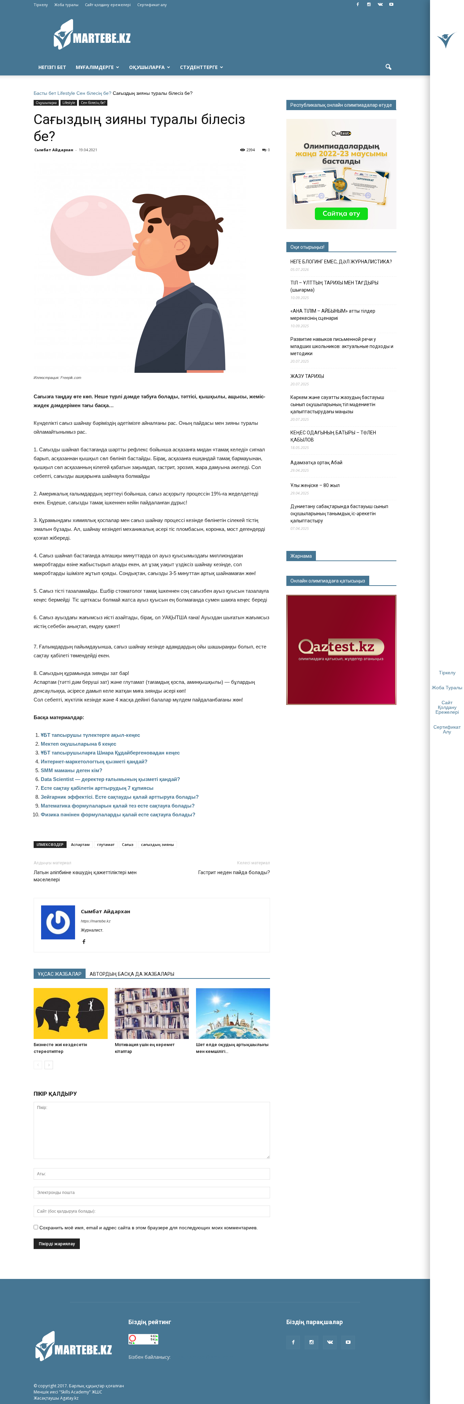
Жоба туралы (66, 4)
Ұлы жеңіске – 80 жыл (315, 485)
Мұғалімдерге (95, 67)
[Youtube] (391, 5)
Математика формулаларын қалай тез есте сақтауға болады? (118, 806)
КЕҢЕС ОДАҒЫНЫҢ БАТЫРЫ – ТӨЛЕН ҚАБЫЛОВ (333, 436)
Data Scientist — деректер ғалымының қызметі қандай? (110, 779)
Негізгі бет (52, 67)
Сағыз (127, 844)
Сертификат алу (152, 4)
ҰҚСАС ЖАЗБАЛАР (60, 974)
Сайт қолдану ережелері (108, 4)
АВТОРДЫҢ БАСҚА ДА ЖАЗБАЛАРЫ (132, 974)
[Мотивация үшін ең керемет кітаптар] (152, 1013)
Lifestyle (66, 93)
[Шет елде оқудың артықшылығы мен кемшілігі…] (233, 1013)
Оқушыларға (147, 67)
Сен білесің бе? (93, 93)
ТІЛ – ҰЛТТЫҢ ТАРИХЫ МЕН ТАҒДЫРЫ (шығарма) (334, 286)
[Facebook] (358, 5)
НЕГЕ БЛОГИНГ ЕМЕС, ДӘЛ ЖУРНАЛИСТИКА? (341, 261)
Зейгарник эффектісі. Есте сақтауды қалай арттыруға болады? (120, 797)
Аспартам (80, 844)
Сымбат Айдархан (53, 149)
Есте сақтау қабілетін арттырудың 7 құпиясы (97, 788)
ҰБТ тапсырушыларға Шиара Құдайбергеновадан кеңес (110, 753)
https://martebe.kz (96, 921)
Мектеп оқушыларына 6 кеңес (78, 744)
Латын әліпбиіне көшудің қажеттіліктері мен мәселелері (85, 876)
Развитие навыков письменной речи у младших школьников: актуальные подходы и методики (341, 346)
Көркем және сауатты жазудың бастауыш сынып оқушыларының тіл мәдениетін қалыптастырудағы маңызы (337, 404)
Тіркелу (41, 4)
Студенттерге (199, 67)
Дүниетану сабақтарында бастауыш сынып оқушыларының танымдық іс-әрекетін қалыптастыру (339, 513)
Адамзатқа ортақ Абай (316, 462)
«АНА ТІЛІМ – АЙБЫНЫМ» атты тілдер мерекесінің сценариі (332, 314)
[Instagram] (369, 5)
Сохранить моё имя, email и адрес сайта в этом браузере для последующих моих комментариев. (148, 1227)
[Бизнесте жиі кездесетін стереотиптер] (71, 1013)
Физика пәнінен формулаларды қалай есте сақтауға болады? (118, 814)
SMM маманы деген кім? (71, 770)
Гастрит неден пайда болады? (234, 872)
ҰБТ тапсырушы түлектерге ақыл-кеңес (90, 735)
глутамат (105, 844)
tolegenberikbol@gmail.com (202, 1357)
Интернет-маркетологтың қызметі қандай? (94, 761)
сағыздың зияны (157, 844)
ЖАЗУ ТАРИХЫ (307, 376)
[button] (388, 67)
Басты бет (45, 93)
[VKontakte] (380, 5)
